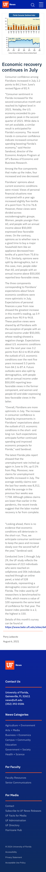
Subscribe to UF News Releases (23, 810)
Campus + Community (18, 739)
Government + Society (18, 749)
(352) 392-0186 (14, 704)
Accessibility (11, 852)
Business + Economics (18, 735)
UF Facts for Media (15, 815)
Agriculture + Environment (20, 725)
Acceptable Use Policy (15, 862)
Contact (9, 806)
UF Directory (12, 825)
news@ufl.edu (13, 700)
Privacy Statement (13, 857)
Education (11, 744)
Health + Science (15, 754)
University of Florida (22, 846)
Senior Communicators (18, 782)
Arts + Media (12, 730)
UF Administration (15, 820)
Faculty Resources (15, 777)
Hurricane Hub (13, 830)
